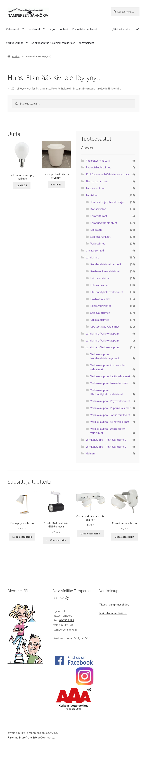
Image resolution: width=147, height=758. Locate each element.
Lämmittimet (98, 216)
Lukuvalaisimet (99, 285)
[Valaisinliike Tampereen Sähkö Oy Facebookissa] (73, 660)
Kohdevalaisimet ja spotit (106, 264)
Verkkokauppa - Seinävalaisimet (109, 421)
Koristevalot (98, 209)
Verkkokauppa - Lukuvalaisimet (109, 383)
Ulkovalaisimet (99, 319)
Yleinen (90, 453)
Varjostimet (97, 243)
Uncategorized (95, 250)
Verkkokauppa (14, 43)
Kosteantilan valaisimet (105, 271)
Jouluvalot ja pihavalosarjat (107, 202)
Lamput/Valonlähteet (103, 223)
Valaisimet (12, 29)
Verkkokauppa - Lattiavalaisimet (110, 376)
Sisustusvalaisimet (97, 181)
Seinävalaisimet (100, 312)
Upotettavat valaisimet (104, 326)
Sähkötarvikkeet (100, 236)
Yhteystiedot (86, 43)
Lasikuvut (96, 229)
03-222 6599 (66, 620)
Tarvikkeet (33, 29)
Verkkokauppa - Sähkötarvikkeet (110, 415)
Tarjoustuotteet (58, 29)
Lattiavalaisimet (100, 278)
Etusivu (15, 56)
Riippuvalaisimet (100, 305)
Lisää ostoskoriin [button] (22, 536)
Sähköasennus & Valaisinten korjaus (53, 43)
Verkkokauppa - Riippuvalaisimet (110, 408)
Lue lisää (22, 185)
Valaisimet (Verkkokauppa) (102, 333)
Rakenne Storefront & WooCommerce (31, 737)
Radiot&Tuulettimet (84, 29)
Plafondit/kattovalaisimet (106, 292)
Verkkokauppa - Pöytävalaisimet (110, 401)
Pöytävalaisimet (100, 299)
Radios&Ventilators (98, 160)
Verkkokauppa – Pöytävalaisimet (106, 439)
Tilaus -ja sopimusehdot (114, 604)
